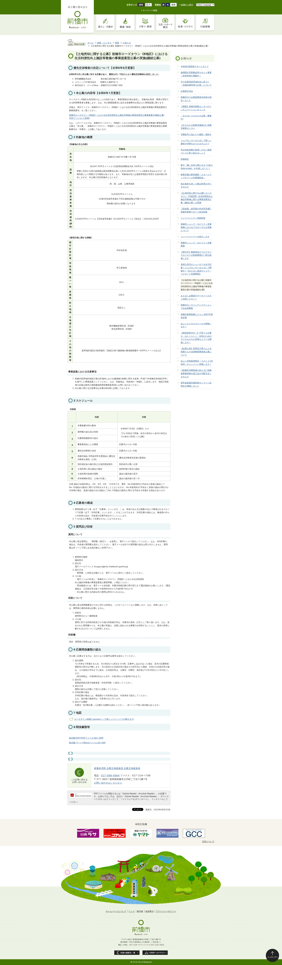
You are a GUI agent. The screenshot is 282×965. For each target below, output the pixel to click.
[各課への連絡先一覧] (127, 952)
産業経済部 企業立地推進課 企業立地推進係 (117, 768)
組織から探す (187, 4)
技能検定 (185, 159)
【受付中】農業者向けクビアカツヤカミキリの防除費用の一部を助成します (196, 255)
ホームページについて (116, 911)
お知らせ (127, 42)
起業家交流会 (187, 91)
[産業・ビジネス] (185, 22)
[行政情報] (205, 22)
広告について (208, 841)
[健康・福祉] (125, 22)
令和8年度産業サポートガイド (195, 66)
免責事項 (149, 911)
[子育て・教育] (145, 22)
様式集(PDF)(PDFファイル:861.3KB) (86, 738)
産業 (117, 42)
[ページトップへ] (272, 955)
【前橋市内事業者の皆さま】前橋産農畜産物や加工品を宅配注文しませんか (196, 373)
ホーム (90, 42)
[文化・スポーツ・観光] (165, 22)
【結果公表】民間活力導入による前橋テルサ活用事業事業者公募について (196, 351)
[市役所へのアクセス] (155, 952)
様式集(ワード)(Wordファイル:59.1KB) (87, 742)
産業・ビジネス (104, 42)
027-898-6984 (110, 775)
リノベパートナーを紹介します (195, 236)
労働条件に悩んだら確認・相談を (196, 134)
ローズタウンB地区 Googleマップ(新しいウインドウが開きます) (104, 719)
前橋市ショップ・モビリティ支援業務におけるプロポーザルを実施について (196, 227)
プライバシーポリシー (166, 911)
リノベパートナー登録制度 (193, 218)
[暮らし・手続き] (105, 22)
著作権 (140, 911)
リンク (132, 911)
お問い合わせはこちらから (108, 782)
